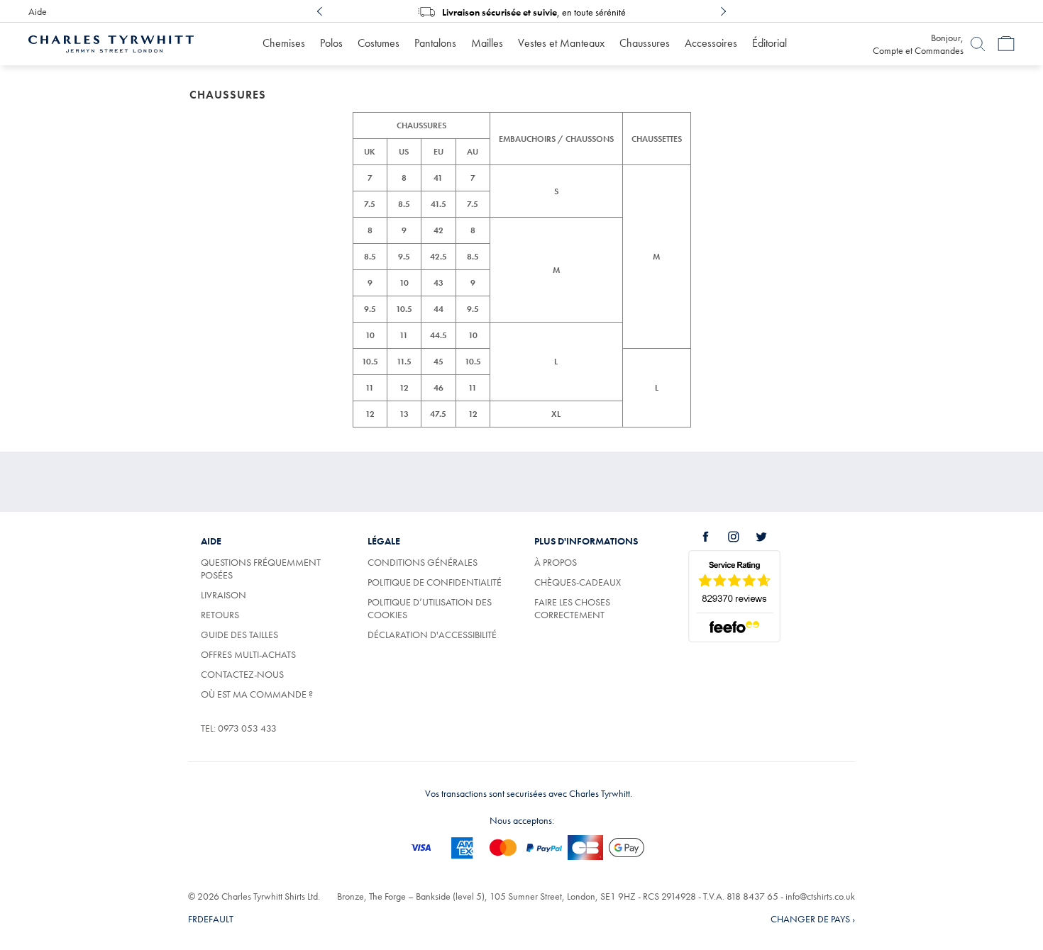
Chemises (284, 42)
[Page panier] (1006, 44)
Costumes (378, 42)
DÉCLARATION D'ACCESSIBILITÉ (432, 634)
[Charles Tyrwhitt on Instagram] (741, 536)
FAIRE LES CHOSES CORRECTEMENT (572, 608)
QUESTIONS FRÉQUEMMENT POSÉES (261, 568)
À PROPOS (555, 562)
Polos (331, 42)
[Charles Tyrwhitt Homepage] (111, 42)
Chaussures (644, 42)
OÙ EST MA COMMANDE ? (257, 694)
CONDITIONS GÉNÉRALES (423, 562)
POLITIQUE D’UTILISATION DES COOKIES (430, 608)
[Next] (723, 11)
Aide (37, 11)
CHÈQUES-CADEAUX (577, 582)
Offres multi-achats (248, 654)
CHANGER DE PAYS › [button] (813, 918)
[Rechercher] (978, 44)
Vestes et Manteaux (561, 42)
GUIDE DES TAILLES (239, 634)
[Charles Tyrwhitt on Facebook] (714, 536)
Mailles (487, 42)
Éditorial (769, 42)
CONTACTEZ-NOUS (242, 674)
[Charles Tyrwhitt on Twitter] (769, 536)
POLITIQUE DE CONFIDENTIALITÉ (435, 582)
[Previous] (320, 11)
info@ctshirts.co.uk (820, 896)
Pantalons (435, 42)
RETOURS (220, 614)
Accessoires (711, 42)
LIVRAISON (223, 594)
